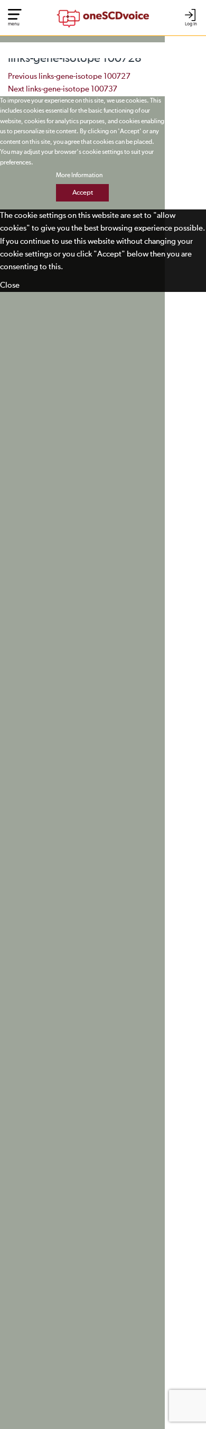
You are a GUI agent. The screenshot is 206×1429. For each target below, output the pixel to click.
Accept (82, 192)
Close (10, 285)
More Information (79, 175)
